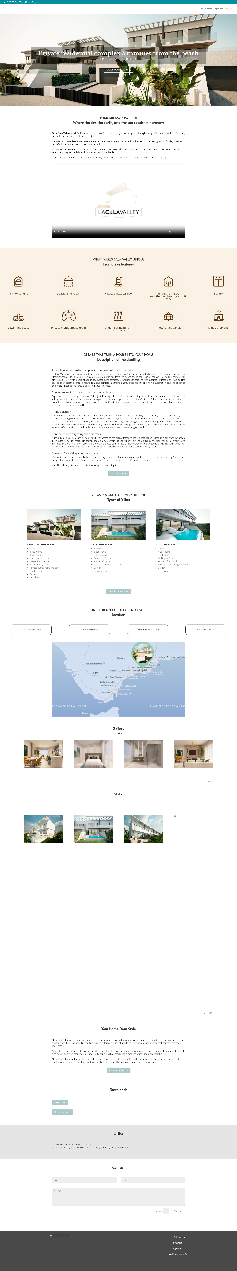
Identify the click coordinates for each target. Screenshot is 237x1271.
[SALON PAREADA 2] (43, 767)
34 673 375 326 (179, 1253)
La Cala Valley (206, 9)
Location (177, 1242)
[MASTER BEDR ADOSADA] (143, 767)
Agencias (219, 9)
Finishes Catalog (118, 1070)
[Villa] (43, 842)
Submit (178, 1211)
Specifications (119, 473)
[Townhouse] (93, 842)
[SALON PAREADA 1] (193, 767)
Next (210, 781)
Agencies (177, 1248)
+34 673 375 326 (11, 2)
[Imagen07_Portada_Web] (193, 814)
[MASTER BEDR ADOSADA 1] (93, 767)
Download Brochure (118, 69)
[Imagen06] (143, 842)
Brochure (60, 1102)
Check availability (118, 591)
